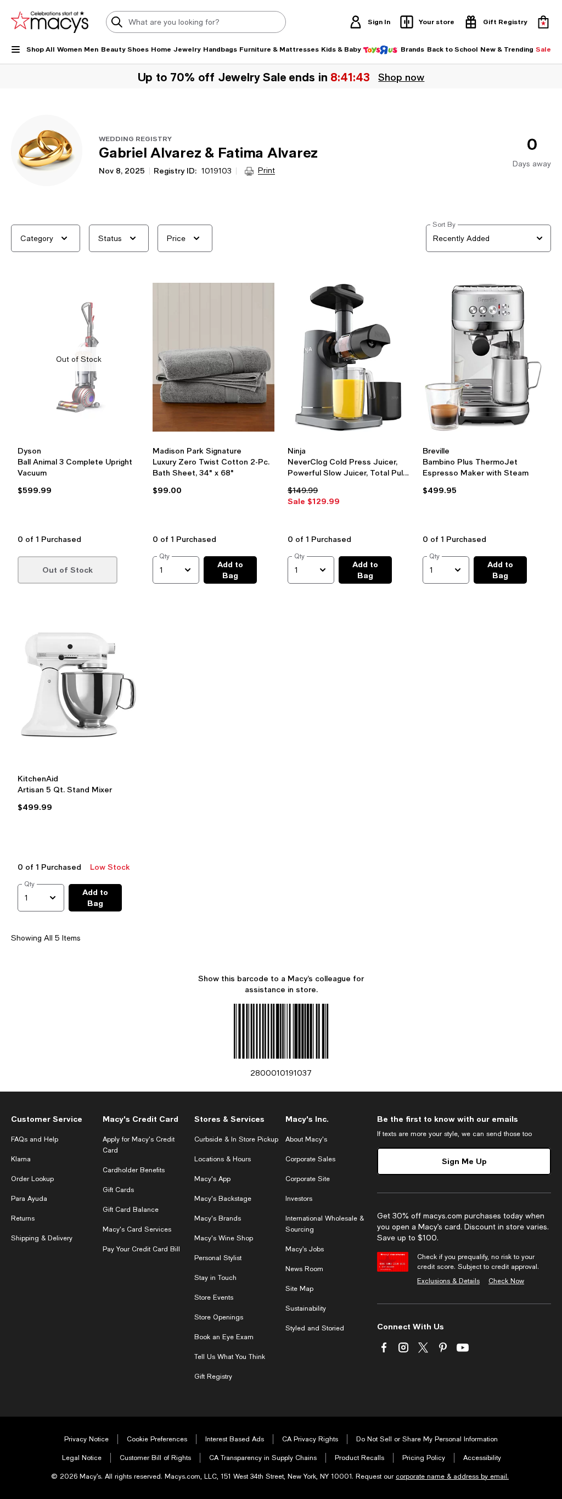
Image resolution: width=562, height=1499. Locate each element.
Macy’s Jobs (304, 1249)
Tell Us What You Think (229, 1357)
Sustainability (305, 1308)
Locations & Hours (222, 1159)
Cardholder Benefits (134, 1170)
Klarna (21, 1159)
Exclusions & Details (448, 1281)
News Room (304, 1269)
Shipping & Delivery (41, 1238)
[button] (78, 405)
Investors (298, 1198)
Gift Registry (213, 1376)
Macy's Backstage (222, 1198)
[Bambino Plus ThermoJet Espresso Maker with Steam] (483, 359)
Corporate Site (307, 1179)
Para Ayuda (29, 1198)
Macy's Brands (217, 1218)
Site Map (299, 1289)
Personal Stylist (217, 1258)
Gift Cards (118, 1190)
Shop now (401, 77)
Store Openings (218, 1317)
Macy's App (212, 1179)
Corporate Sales (310, 1159)
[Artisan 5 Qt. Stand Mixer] (78, 686)
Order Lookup (32, 1179)
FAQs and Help (34, 1139)
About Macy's (306, 1139)
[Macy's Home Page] (49, 22)
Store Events (213, 1297)
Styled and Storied (314, 1328)
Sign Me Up (464, 1161)
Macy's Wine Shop (223, 1238)
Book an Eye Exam (224, 1337)
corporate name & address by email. (452, 1476)
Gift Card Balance (131, 1209)
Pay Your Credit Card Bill (141, 1249)
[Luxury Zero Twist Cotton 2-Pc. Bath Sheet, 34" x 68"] (213, 359)
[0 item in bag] (543, 22)
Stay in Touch (215, 1278)
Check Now (506, 1281)
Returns (23, 1218)
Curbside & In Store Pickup (236, 1139)
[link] (78, 486)
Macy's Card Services (137, 1229)
